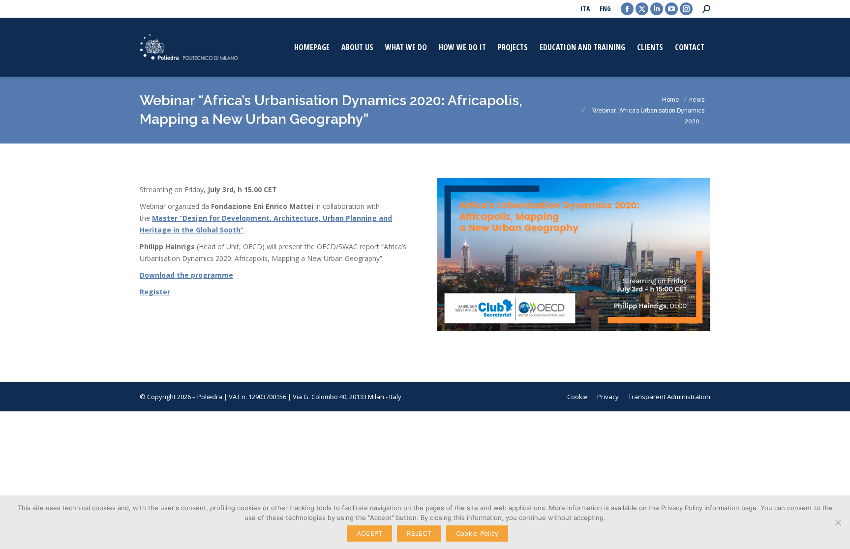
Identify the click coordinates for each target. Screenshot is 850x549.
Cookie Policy (477, 533)
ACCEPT (370, 533)
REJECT (419, 533)
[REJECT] (838, 522)
